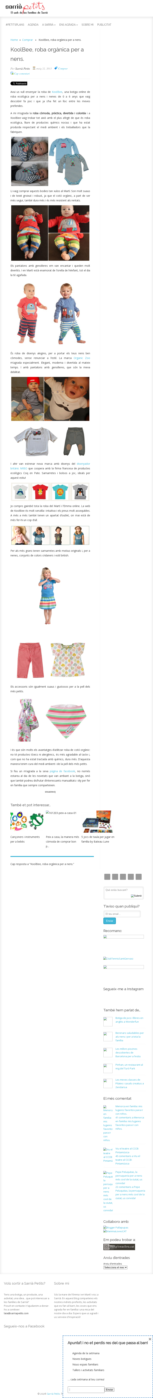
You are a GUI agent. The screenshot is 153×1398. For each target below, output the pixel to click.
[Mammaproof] (115, 1231)
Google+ (131, 877)
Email (115, 877)
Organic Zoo (82, 358)
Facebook (123, 877)
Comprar (27, 40)
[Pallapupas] (115, 1227)
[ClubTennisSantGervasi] (118, 958)
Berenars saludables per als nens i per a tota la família (129, 1036)
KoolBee (57, 92)
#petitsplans (15, 24)
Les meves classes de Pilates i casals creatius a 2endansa (129, 1083)
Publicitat (104, 24)
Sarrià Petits (22, 68)
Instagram (107, 877)
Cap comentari (22, 73)
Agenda (33, 24)
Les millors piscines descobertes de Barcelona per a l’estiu (128, 1052)
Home (14, 40)
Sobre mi (87, 24)
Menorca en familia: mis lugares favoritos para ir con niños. (129, 1110)
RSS (139, 877)
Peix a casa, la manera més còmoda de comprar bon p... (62, 841)
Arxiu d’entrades (112, 1263)
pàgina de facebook (62, 771)
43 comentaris (127, 1159)
